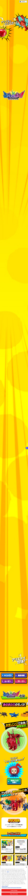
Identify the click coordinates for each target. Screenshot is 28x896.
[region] (14, 880)
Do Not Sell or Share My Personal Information (11, 887)
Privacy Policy (5, 886)
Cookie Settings (14, 890)
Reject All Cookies (14, 893)
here (8, 871)
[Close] (26, 867)
